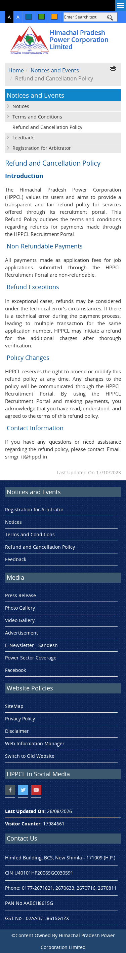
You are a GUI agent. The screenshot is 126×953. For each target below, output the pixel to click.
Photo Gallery (20, 608)
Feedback (23, 137)
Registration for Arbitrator (41, 148)
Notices (20, 106)
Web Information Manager (35, 743)
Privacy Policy (20, 718)
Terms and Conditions (37, 116)
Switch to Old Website (29, 756)
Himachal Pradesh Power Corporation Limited (79, 39)
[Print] (113, 68)
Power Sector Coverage (30, 657)
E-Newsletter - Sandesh (31, 645)
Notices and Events (55, 70)
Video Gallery (20, 620)
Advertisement (21, 632)
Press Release (20, 595)
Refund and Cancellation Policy (47, 127)
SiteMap (14, 706)
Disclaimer (17, 731)
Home (16, 70)
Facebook (15, 670)
